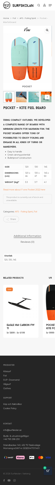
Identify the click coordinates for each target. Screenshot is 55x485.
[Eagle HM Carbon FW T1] (20, 302)
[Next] (47, 97)
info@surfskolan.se (12, 430)
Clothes (7, 388)
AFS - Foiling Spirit (28, 18)
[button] (50, 5)
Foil (14, 18)
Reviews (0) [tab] (27, 241)
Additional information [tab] (27, 235)
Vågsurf (7, 384)
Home (6, 18)
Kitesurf (7, 371)
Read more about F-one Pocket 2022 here (24, 189)
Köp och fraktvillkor (12, 404)
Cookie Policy (9, 408)
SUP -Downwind (11, 380)
